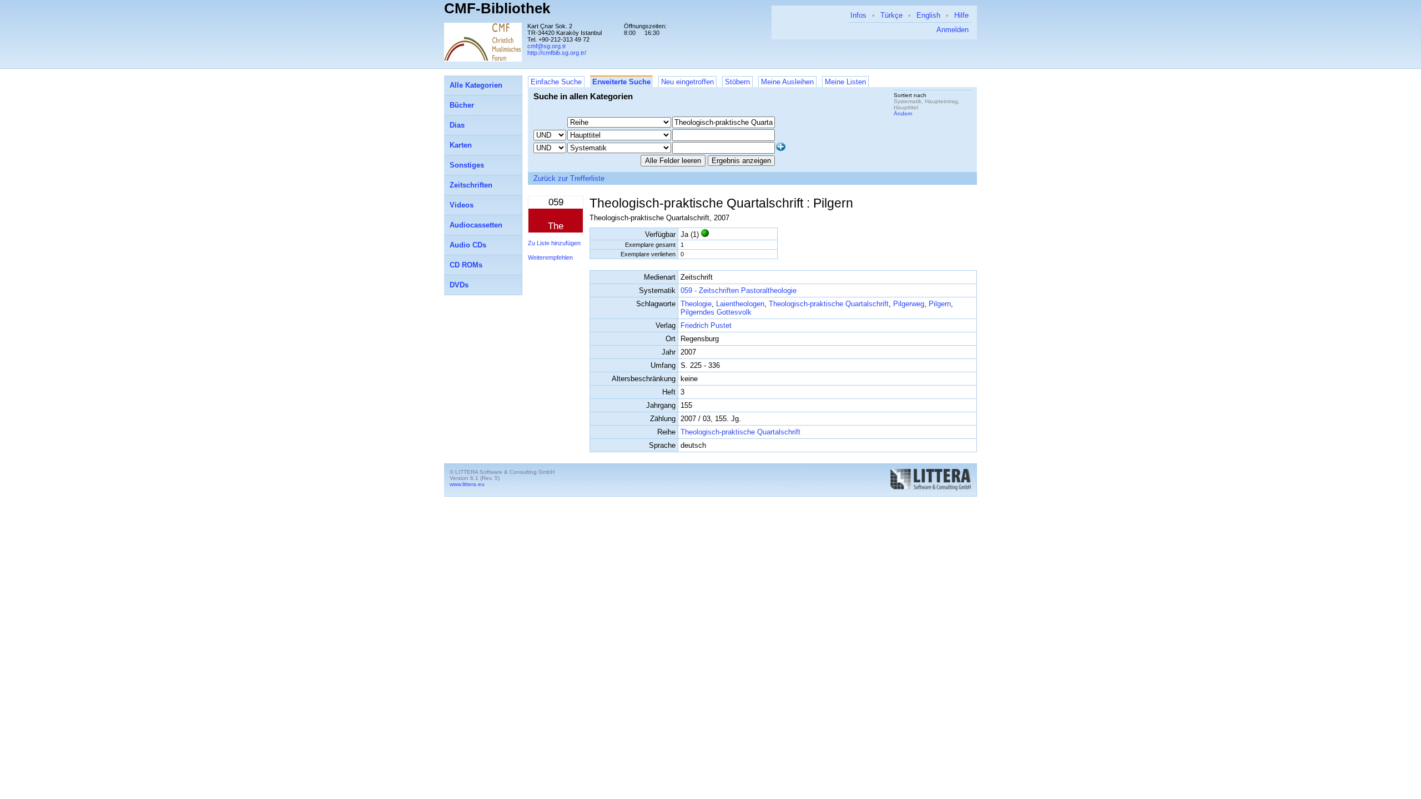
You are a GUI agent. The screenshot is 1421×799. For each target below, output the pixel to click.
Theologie (696, 304)
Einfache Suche (556, 82)
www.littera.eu (467, 484)
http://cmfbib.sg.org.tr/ (556, 52)
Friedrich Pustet (706, 325)
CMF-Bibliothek (497, 8)
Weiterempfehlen (550, 257)
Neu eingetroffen (687, 82)
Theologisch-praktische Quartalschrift (829, 304)
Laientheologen (740, 304)
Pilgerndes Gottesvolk (716, 312)
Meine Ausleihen (787, 82)
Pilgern (940, 304)
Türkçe (891, 15)
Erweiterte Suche (621, 82)
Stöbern (737, 82)
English (928, 15)
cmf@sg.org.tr (546, 46)
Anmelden (952, 30)
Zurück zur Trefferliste (568, 178)
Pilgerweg (908, 304)
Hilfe (961, 15)
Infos (858, 15)
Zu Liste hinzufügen (554, 243)
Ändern (903, 113)
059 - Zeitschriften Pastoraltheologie (739, 290)
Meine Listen (845, 82)
